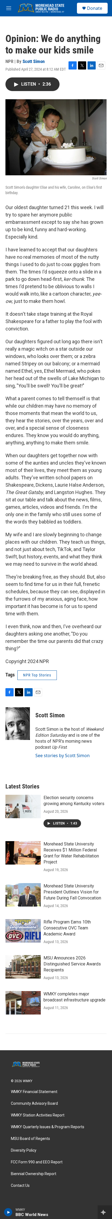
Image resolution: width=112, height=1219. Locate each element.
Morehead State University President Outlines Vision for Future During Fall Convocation (72, 892)
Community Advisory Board (34, 1103)
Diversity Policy (23, 1150)
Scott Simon (34, 61)
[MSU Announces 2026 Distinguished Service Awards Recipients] (23, 967)
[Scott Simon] (17, 723)
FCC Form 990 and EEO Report (37, 1162)
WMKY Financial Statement (34, 1092)
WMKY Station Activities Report (37, 1115)
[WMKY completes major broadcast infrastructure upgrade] (23, 1003)
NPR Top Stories (37, 675)
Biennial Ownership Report (33, 1174)
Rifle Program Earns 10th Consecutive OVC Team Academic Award (67, 928)
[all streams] (105, 1212)
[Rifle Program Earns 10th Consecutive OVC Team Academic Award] (23, 931)
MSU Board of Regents (30, 1139)
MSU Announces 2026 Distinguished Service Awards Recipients (72, 964)
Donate (94, 8)
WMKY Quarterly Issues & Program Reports (47, 1127)
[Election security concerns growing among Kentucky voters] (23, 806)
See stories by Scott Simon (62, 756)
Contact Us (20, 1186)
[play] (8, 1212)
